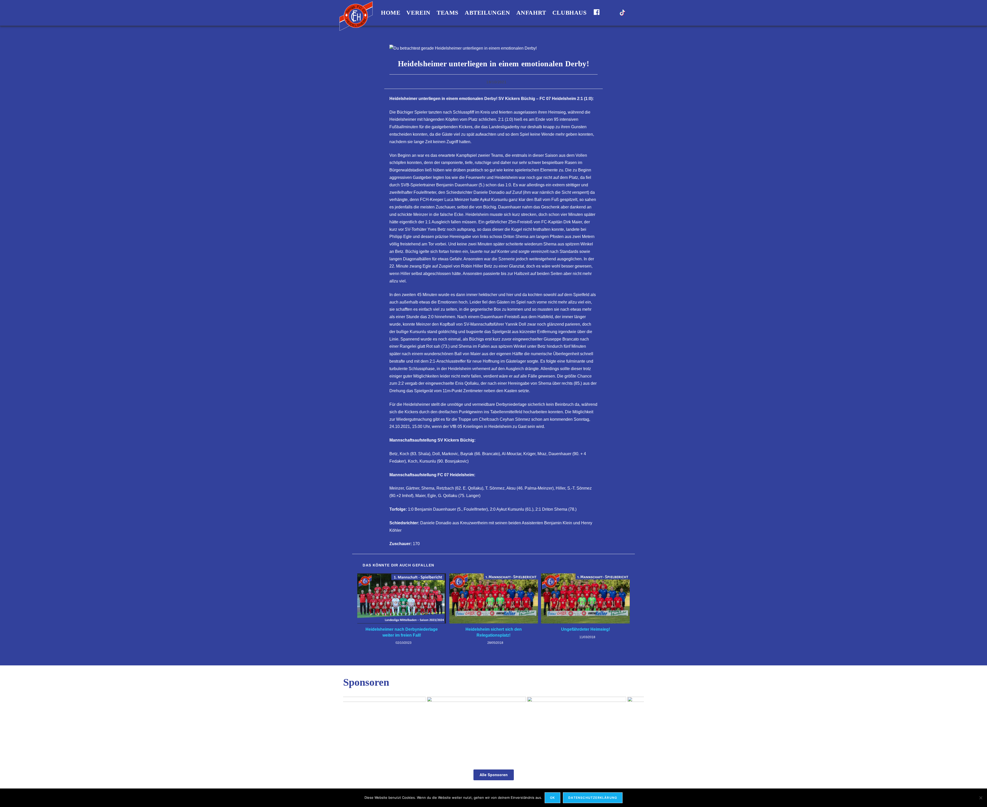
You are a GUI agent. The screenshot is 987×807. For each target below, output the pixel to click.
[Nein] (980, 797)
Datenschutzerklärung (592, 798)
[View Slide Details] (392, 727)
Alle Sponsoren (494, 775)
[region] (493, 728)
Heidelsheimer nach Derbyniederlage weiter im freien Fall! (401, 632)
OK (552, 798)
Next (637, 726)
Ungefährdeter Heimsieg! (585, 629)
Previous (349, 726)
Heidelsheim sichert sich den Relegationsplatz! (493, 632)
